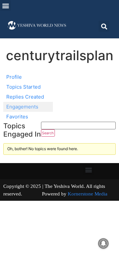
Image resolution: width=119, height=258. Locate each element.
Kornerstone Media (87, 193)
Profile (14, 77)
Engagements (22, 107)
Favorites (17, 116)
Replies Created (25, 97)
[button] (5, 5)
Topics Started (23, 87)
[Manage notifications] (103, 243)
